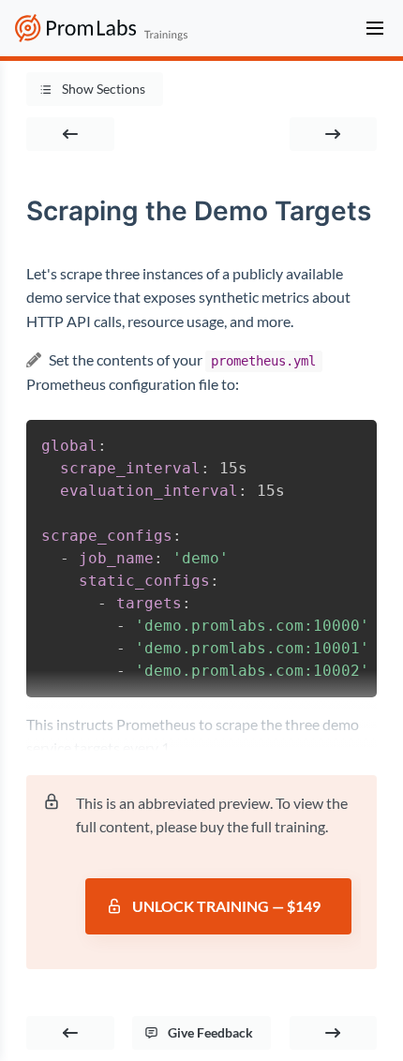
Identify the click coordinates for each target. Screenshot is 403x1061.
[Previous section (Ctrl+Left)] (70, 134)
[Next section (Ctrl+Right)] (334, 134)
